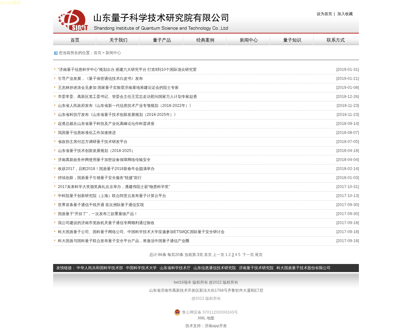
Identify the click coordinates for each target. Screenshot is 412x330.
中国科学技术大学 (141, 268)
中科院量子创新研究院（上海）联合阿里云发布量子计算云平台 (112, 195)
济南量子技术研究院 (256, 268)
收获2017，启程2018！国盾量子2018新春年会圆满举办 (106, 168)
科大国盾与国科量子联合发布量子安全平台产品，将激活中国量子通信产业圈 (123, 241)
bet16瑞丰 (10, 2)
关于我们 (118, 39)
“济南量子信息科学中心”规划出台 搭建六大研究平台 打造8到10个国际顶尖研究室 (127, 69)
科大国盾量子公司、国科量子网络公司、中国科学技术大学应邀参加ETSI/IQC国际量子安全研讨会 (141, 232)
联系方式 (336, 39)
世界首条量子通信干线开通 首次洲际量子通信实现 (101, 205)
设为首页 (324, 14)
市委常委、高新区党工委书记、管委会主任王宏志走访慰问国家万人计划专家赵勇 (127, 96)
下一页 (248, 254)
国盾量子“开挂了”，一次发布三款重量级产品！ (98, 214)
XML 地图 (206, 318)
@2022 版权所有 (206, 298)
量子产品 (162, 39)
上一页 (218, 254)
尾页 (259, 254)
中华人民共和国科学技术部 (100, 268)
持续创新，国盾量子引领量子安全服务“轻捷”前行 (100, 177)
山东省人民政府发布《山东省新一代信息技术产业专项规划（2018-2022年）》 (125, 105)
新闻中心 (249, 39)
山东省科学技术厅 (175, 268)
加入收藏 (345, 14)
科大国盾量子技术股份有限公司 (303, 268)
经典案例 (205, 39)
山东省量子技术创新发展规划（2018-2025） (96, 150)
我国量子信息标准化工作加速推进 (87, 132)
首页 (75, 39)
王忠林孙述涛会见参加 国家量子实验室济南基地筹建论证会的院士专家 (118, 87)
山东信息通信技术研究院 (214, 268)
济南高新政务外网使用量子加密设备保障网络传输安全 (104, 159)
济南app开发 (216, 326)
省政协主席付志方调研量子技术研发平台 (92, 141)
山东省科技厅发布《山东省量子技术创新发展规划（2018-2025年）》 (118, 114)
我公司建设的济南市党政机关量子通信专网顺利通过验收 (106, 223)
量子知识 (292, 39)
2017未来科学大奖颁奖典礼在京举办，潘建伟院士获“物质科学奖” (114, 186)
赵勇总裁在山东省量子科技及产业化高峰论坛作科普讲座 (106, 123)
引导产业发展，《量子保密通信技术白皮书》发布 (100, 78)
